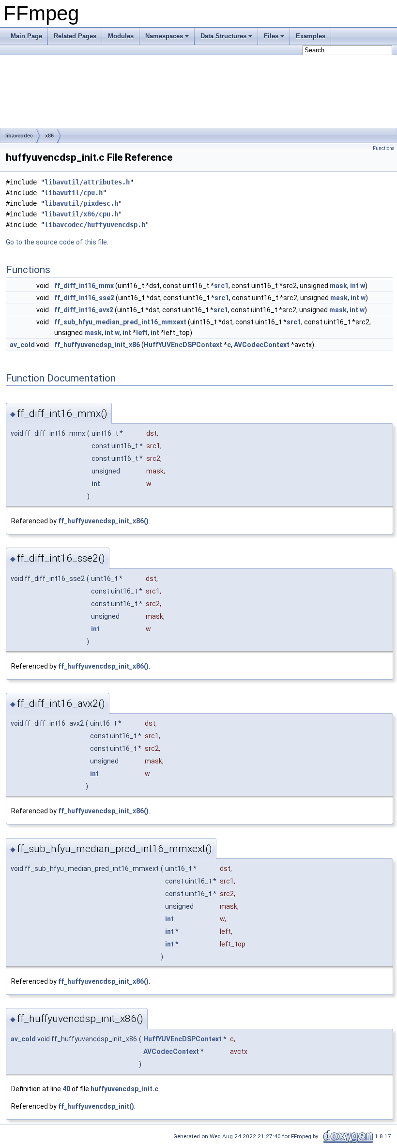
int (354, 286)
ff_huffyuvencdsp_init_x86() (103, 521)
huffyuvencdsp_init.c (124, 1089)
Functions (384, 148)
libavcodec (19, 135)
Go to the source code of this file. (57, 242)
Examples (310, 36)
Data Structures (223, 36)
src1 (221, 286)
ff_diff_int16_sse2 (84, 298)
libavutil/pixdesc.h (81, 203)
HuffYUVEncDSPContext (183, 345)
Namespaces (164, 36)
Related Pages (75, 36)
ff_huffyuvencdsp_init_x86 (97, 345)
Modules (121, 36)
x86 (49, 135)
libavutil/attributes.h (87, 182)
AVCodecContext (262, 345)
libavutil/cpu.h (74, 193)
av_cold (22, 345)
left (142, 332)
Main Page (26, 36)
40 (66, 1089)
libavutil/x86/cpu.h (81, 214)
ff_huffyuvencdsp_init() (96, 1106)
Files (271, 36)
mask (338, 286)
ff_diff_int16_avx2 (83, 310)
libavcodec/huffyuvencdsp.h (95, 225)
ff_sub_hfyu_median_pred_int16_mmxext (120, 322)
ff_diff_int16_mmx (84, 286)
